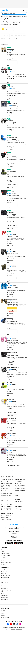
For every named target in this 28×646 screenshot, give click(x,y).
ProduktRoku (3, 612)
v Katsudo (9, 59)
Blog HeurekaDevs (5, 561)
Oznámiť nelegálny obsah (6, 562)
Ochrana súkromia (4, 579)
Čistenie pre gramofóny (6, 487)
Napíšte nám (14, 533)
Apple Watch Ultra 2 (19, 501)
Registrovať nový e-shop (6, 590)
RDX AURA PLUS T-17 (11, 418)
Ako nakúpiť (3, 570)
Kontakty (3, 551)
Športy (14, 16)
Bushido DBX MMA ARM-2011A (13, 367)
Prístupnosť (3, 564)
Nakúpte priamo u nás (5, 575)
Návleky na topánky (5, 488)
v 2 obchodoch (10, 148)
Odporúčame (18, 496)
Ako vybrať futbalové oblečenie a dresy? (7, 519)
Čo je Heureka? (4, 550)
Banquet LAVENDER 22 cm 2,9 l (21, 490)
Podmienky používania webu (16, 629)
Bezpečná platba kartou (6, 581)
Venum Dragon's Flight (12, 299)
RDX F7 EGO (9, 449)
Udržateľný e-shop (5, 617)
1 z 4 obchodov (10, 313)
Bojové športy (24, 16)
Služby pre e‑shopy (5, 592)
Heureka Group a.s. (16, 627)
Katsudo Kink (10, 120)
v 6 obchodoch (10, 80)
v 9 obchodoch (10, 459)
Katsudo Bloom (10, 49)
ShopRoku (3, 610)
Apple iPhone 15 (18, 498)
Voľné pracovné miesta (5, 555)
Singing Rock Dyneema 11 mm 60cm (21, 487)
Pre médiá (3, 557)
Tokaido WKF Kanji (11, 284)
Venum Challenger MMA (12, 352)
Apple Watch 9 (17, 499)
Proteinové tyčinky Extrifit (6, 493)
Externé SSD (3, 490)
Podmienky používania (5, 553)
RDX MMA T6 (10, 318)
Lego (16, 504)
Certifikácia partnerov (5, 614)
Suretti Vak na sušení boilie (20, 485)
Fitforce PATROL (10, 192)
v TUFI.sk (9, 328)
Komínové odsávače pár (6, 495)
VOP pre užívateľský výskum (6, 583)
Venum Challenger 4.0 (12, 103)
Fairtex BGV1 (10, 86)
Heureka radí (3, 573)
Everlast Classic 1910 (11, 433)
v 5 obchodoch (10, 347)
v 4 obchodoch (10, 97)
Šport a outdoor (9, 16)
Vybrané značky (5, 501)
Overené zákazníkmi (5, 608)
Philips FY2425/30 (18, 482)
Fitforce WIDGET (10, 212)
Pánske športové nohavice (6, 483)
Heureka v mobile (4, 571)
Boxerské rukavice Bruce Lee (7, 508)
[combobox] (14, 13)
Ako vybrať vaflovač (5, 517)
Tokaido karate (10, 233)
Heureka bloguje (4, 559)
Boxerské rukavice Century (6, 506)
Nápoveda (3, 603)
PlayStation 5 (17, 503)
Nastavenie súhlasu (5, 577)
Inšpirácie (3, 615)
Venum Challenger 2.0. (12, 337)
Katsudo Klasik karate (12, 137)
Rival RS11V (9, 382)
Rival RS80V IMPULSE (11, 171)
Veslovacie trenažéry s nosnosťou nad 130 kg (7, 497)
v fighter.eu (9, 181)
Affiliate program (4, 599)
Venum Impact (10, 249)
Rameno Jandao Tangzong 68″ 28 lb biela (21, 492)
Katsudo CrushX (10, 399)
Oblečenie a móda (18, 510)
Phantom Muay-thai (11, 265)
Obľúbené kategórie (6, 479)
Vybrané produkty (19, 479)
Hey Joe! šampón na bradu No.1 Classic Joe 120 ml (21, 488)
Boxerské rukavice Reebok (6, 504)
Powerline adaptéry (5, 482)
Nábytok (16, 508)
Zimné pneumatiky (18, 506)
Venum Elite (9, 69)
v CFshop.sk (9, 275)
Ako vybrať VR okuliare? (6, 516)
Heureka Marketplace (5, 593)
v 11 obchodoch (10, 378)
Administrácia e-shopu (5, 588)
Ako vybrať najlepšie (6, 513)
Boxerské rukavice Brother (6, 510)
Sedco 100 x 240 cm (18, 483)
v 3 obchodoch (10, 131)
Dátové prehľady (4, 597)
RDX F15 (9, 154)
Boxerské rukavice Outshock (7, 503)
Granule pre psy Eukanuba (6, 492)
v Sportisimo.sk (10, 202)
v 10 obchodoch (10, 164)
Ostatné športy (18, 16)
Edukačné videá (4, 601)
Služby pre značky (4, 595)
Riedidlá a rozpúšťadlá (5, 485)
